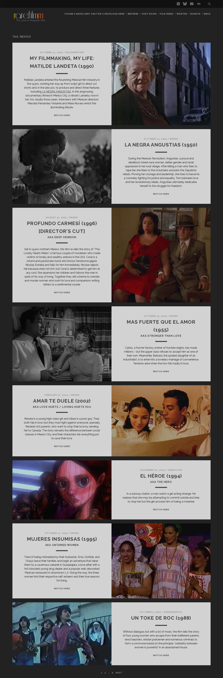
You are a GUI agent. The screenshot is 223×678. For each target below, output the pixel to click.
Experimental (173, 612)
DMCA (207, 14)
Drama (174, 139)
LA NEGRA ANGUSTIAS (56, 91)
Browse (133, 14)
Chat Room (149, 14)
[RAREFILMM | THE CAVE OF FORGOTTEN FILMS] (29, 21)
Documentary (75, 52)
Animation (175, 470)
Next (119, 672)
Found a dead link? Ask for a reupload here (95, 14)
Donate (195, 14)
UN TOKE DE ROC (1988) (161, 618)
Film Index (166, 14)
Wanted (182, 14)
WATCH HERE (62, 115)
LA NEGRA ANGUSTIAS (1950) (161, 145)
